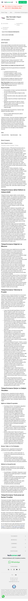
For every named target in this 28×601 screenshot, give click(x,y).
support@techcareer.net (14, 581)
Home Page (4, 12)
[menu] (2, 2)
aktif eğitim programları (17, 526)
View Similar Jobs (16, 8)
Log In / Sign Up (22, 2)
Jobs (11, 12)
